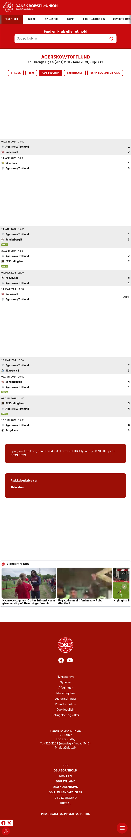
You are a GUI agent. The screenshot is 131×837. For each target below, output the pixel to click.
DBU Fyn (65, 776)
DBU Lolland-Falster (65, 792)
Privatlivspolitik (65, 704)
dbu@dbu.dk (67, 747)
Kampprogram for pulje (105, 73)
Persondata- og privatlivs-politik (65, 814)
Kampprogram (50, 73)
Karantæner (75, 73)
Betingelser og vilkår (65, 715)
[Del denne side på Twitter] (9, 823)
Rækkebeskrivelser (24, 480)
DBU (65, 765)
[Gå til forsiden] (28, 7)
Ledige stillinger (65, 698)
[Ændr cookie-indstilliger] (6, 831)
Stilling (16, 73)
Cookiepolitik (65, 709)
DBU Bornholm (65, 770)
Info (31, 73)
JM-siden (17, 487)
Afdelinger (66, 687)
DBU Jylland (65, 781)
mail (98, 451)
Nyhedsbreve (65, 677)
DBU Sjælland (65, 798)
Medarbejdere (65, 693)
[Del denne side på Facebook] (3, 823)
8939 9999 (18, 455)
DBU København (65, 787)
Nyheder (65, 682)
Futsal (65, 803)
